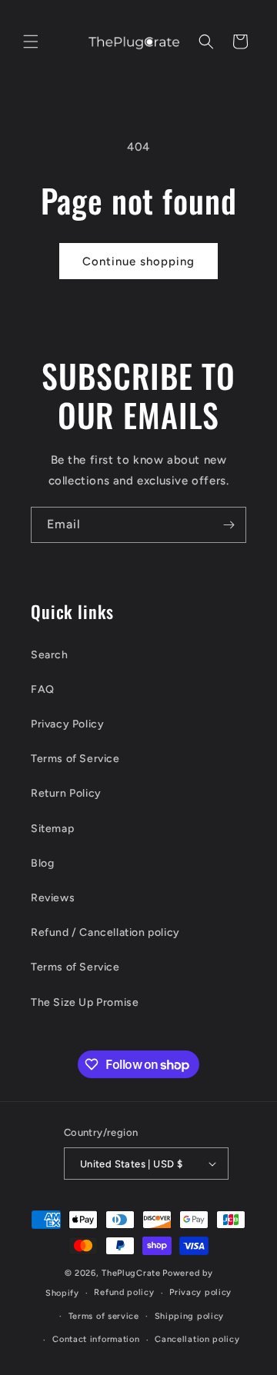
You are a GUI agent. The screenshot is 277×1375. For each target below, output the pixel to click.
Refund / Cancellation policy (105, 932)
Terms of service (103, 1316)
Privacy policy (200, 1292)
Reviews (53, 897)
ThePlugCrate (131, 1273)
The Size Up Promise (84, 1002)
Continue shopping (138, 261)
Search (49, 654)
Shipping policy (190, 1316)
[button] (31, 41)
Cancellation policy (197, 1339)
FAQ (43, 689)
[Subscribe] (228, 525)
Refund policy (124, 1292)
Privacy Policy (67, 724)
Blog (42, 863)
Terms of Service (75, 758)
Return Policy (66, 793)
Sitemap (52, 828)
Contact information (95, 1339)
